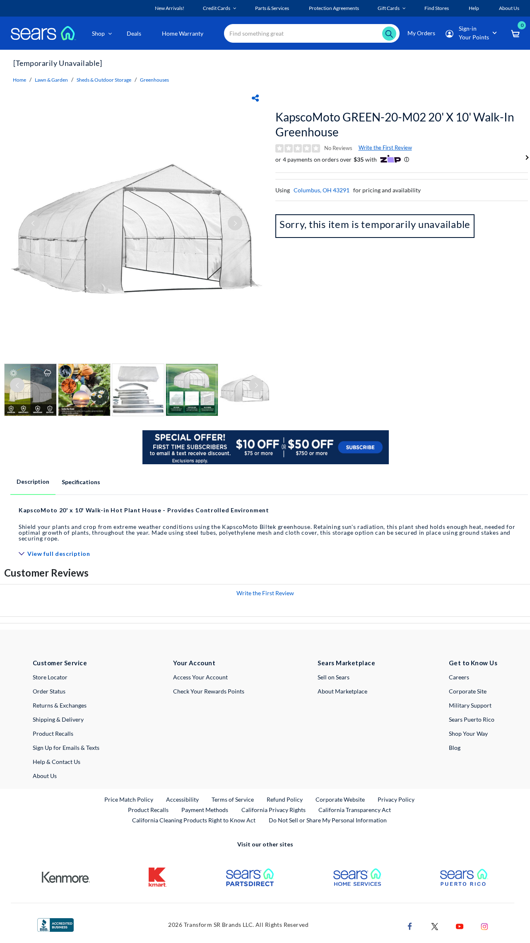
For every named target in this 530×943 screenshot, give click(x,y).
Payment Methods (204, 809)
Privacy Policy (396, 799)
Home (19, 80)
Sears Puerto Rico (471, 719)
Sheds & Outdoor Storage (104, 80)
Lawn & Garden (51, 80)
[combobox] (312, 33)
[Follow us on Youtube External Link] (459, 925)
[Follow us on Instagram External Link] (484, 925)
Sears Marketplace (346, 663)
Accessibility (182, 799)
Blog (454, 747)
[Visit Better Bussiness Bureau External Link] (55, 924)
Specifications (81, 481)
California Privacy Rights (273, 809)
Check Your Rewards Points (208, 691)
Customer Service (60, 663)
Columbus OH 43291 (321, 190)
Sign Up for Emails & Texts (66, 747)
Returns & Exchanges (60, 705)
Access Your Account (200, 677)
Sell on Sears (333, 677)
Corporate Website (341, 799)
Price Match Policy (128, 799)
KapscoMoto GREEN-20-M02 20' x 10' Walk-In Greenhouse (394, 124)
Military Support (470, 705)
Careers (459, 677)
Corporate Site (468, 691)
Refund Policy (285, 799)
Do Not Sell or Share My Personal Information (328, 820)
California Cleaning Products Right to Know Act (193, 820)
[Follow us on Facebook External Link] (410, 925)
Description (33, 481)
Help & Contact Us (56, 761)
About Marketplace (342, 691)
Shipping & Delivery (58, 719)
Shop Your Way (468, 733)
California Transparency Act (354, 809)
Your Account (194, 663)
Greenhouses (154, 80)
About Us (45, 775)
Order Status (49, 691)
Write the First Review (385, 147)
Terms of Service (233, 799)
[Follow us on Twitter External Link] (434, 925)
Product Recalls (53, 733)
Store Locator (50, 677)
